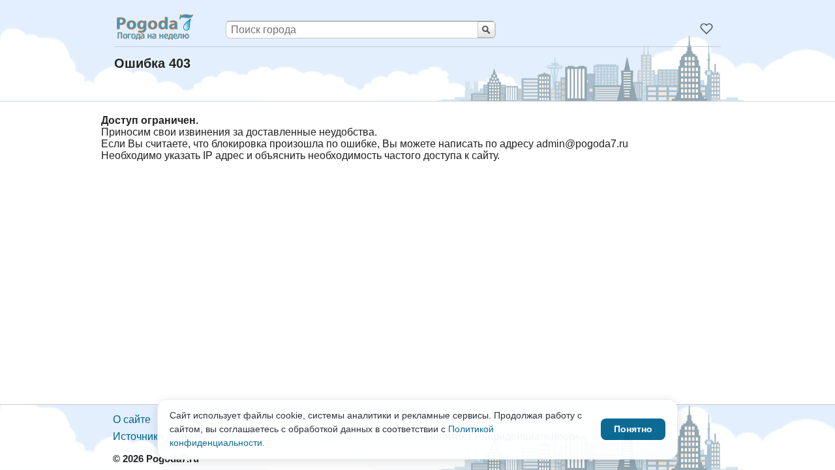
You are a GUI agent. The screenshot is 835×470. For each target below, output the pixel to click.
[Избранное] (706, 28)
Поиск (486, 30)
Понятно (633, 429)
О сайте (132, 419)
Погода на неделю (154, 27)
